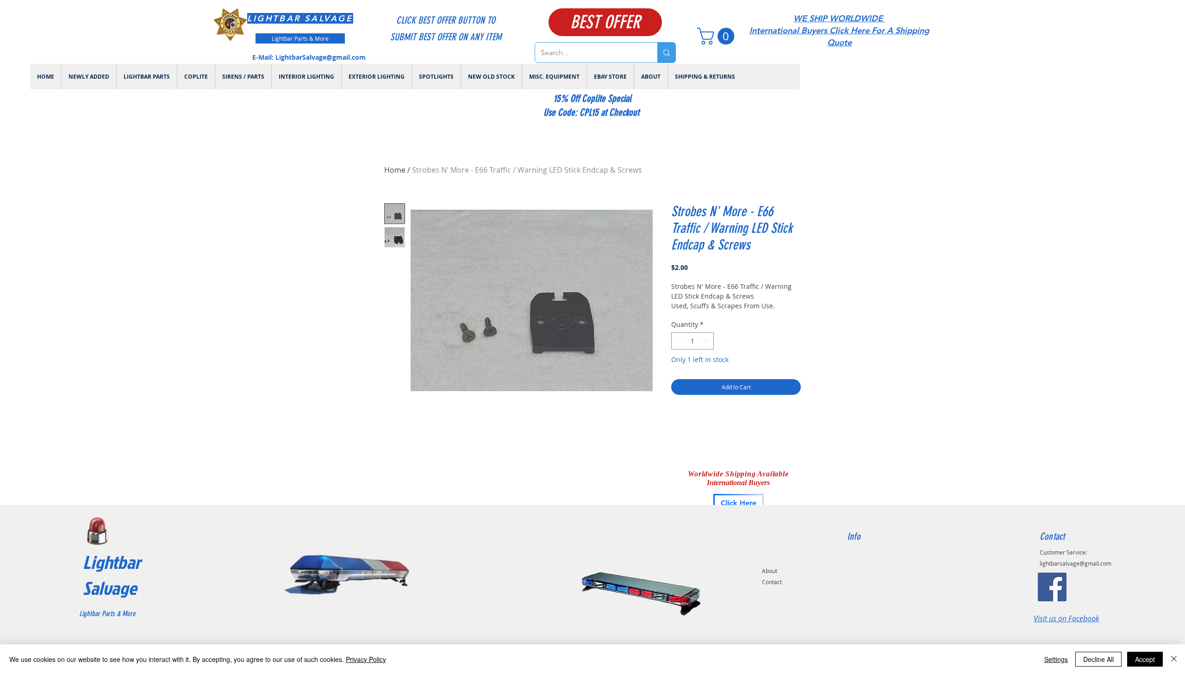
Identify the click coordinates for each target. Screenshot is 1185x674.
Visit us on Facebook (1066, 618)
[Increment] (706, 341)
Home (394, 170)
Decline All (1098, 659)
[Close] (1173, 659)
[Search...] (666, 52)
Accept (1145, 659)
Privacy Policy (366, 659)
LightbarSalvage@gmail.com (320, 57)
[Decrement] (678, 341)
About (769, 570)
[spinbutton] (692, 341)
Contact (772, 582)
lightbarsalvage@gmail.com (1075, 563)
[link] (717, 36)
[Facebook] (1052, 587)
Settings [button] (1056, 659)
